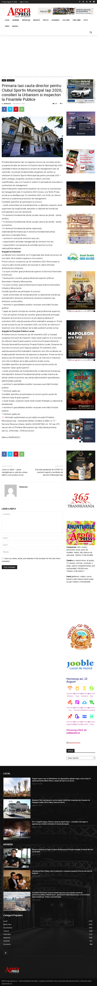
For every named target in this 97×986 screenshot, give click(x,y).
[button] (91, 32)
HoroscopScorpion (91, 708)
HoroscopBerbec (70, 694)
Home (4, 77)
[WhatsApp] (21, 109)
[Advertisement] (48, 54)
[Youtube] (93, 1)
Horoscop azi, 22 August (76, 680)
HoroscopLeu (70, 708)
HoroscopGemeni (84, 694)
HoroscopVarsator (84, 722)
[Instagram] (83, 1)
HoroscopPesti (91, 722)
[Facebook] (79, 1)
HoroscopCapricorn (77, 722)
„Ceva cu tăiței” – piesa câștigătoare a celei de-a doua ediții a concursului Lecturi (14, 472)
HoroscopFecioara (77, 708)
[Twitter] (86, 1)
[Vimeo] (90, 1)
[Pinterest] (15, 109)
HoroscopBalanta (84, 708)
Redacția (7, 103)
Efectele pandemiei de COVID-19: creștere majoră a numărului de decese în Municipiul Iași (49, 472)
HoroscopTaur (77, 694)
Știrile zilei (10, 80)
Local (10, 77)
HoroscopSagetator (70, 722)
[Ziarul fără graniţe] (19, 11)
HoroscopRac (91, 694)
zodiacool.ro (73, 732)
